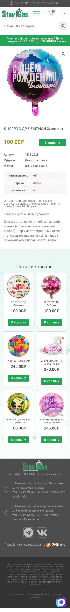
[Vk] (42, 532)
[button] (63, 54)
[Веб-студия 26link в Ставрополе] (55, 544)
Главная (12, 38)
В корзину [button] (18, 322)
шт (35, 190)
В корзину (52, 143)
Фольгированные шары (36, 38)
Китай (37, 183)
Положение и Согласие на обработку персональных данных (35, 595)
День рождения (36, 160)
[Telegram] (28, 532)
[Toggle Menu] (36, 13)
